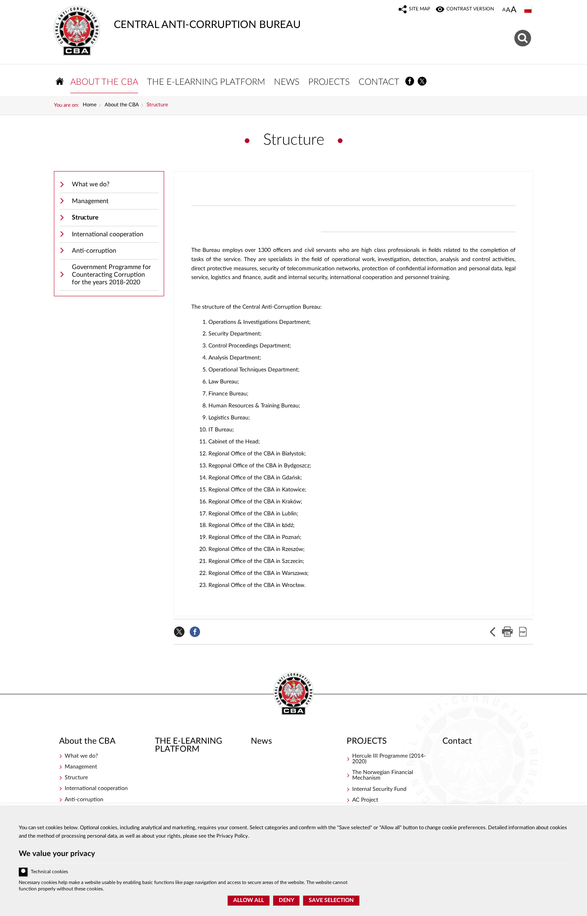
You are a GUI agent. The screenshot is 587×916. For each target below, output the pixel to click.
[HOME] (60, 81)
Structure (157, 105)
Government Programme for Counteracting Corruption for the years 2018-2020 (111, 274)
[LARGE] (513, 10)
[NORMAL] (504, 10)
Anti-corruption (94, 250)
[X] (422, 81)
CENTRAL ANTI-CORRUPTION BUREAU (177, 18)
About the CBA (122, 105)
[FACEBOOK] (410, 81)
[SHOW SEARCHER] (523, 37)
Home (90, 105)
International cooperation (107, 234)
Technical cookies (49, 872)
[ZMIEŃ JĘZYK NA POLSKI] (528, 10)
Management (90, 201)
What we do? (90, 184)
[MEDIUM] (508, 10)
